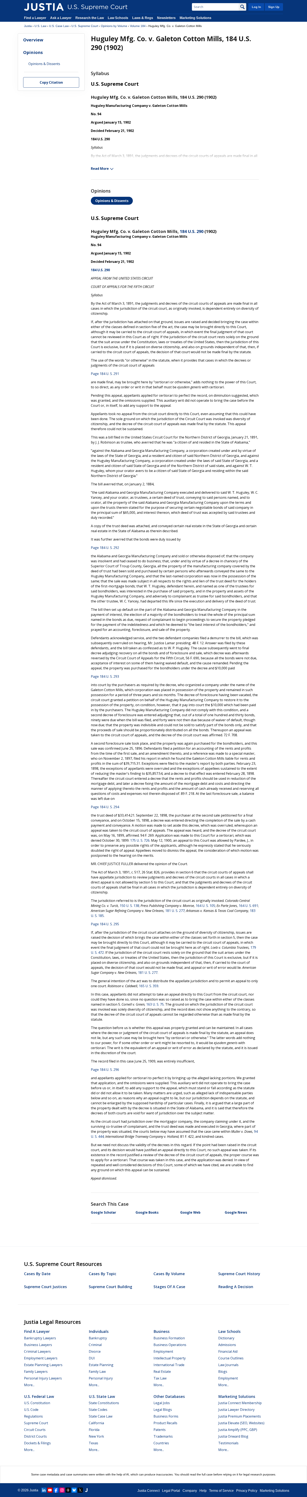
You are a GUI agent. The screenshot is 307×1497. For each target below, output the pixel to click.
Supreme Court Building (110, 1286)
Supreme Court (36, 1423)
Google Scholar (103, 1212)
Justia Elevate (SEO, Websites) (241, 1423)
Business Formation (169, 1338)
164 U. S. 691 (248, 905)
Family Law (97, 1371)
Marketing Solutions (195, 18)
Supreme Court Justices (45, 1286)
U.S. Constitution (37, 1403)
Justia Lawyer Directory (236, 1409)
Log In (256, 7)
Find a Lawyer (35, 18)
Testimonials (228, 1443)
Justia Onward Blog (233, 1436)
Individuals (99, 1331)
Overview (33, 40)
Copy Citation (51, 82)
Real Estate (162, 1371)
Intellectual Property (170, 1358)
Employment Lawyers (40, 1358)
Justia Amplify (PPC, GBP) (237, 1429)
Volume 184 (138, 26)
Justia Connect (148, 1490)
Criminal (95, 1344)
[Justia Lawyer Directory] (86, 1490)
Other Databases (169, 1396)
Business (162, 1331)
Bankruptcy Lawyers (40, 1338)
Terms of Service (221, 1490)
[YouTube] (49, 1490)
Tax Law (160, 1378)
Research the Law (89, 18)
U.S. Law (40, 26)
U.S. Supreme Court (84, 26)
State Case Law (100, 1416)
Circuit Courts (35, 1429)
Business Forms (166, 1416)
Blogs (222, 1371)
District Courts (35, 1436)
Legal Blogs (163, 1409)
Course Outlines (231, 1358)
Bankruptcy (98, 1338)
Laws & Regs (142, 18)
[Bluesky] (74, 1490)
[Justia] (44, 7)
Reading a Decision (235, 1286)
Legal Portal (171, 1490)
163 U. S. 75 (155, 1004)
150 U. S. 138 (129, 905)
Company (190, 1490)
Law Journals (228, 1365)
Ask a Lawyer (61, 18)
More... (29, 1385)
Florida (94, 1429)
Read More (100, 168)
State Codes (98, 1409)
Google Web (190, 1212)
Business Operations (170, 1344)
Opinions (33, 52)
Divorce (95, 1351)
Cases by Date (37, 1273)
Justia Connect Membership (240, 1403)
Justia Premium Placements (239, 1416)
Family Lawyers (36, 1371)
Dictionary (226, 1338)
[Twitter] (80, 1490)
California (96, 1423)
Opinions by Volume (114, 26)
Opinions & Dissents (111, 200)
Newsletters (166, 18)
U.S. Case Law (59, 26)
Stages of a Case (169, 1286)
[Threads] (68, 1490)
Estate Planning (101, 1365)
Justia (28, 26)
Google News (236, 1212)
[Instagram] (62, 1490)
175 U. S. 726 (140, 840)
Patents (160, 1429)
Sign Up (273, 7)
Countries (161, 1443)
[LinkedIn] (43, 1490)
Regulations (33, 1416)
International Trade (169, 1365)
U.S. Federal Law (39, 1396)
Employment (163, 1351)
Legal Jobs (162, 1403)
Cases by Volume (169, 1273)
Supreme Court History (239, 1273)
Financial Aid (227, 1351)
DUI (92, 1358)
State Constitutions (104, 1403)
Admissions (227, 1344)
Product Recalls (165, 1423)
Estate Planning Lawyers (43, 1365)
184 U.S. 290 (191, 231)
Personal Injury (101, 1378)
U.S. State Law (102, 1396)
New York (96, 1436)
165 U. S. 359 (148, 986)
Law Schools (118, 18)
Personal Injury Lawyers (43, 1378)
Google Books (147, 1212)
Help (203, 1490)
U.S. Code (31, 1409)
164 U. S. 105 (205, 905)
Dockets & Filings (37, 1443)
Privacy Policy (246, 1490)
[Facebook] (55, 1490)
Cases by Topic (102, 1273)
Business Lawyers (38, 1344)
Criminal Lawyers (37, 1351)
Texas (93, 1443)
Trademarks (163, 1436)
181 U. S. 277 (175, 910)
